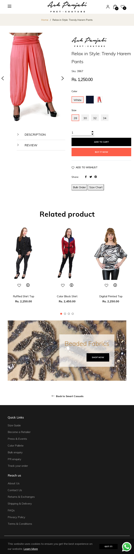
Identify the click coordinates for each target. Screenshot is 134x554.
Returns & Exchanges (21, 496)
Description (35, 135)
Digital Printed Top (110, 296)
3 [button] (69, 314)
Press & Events (17, 438)
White (77, 100)
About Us (14, 483)
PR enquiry (14, 459)
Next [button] (62, 78)
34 (104, 118)
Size (74, 110)
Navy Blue (91, 100)
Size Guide (14, 425)
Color (74, 91)
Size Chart (96, 187)
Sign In (107, 6)
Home (44, 19)
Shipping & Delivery (20, 503)
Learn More (31, 549)
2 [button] (65, 314)
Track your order (18, 465)
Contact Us (15, 490)
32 (95, 118)
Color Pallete (16, 445)
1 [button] (61, 314)
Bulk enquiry (15, 452)
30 (85, 118)
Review (30, 145)
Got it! (108, 546)
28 (75, 118)
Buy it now (101, 152)
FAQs (11, 510)
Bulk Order (79, 187)
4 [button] (73, 314)
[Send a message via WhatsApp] (126, 546)
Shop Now (98, 357)
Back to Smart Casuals (69, 396)
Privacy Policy (16, 517)
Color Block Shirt (67, 296)
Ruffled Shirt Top (23, 296)
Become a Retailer (19, 432)
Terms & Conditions (20, 523)
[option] (23, 271)
